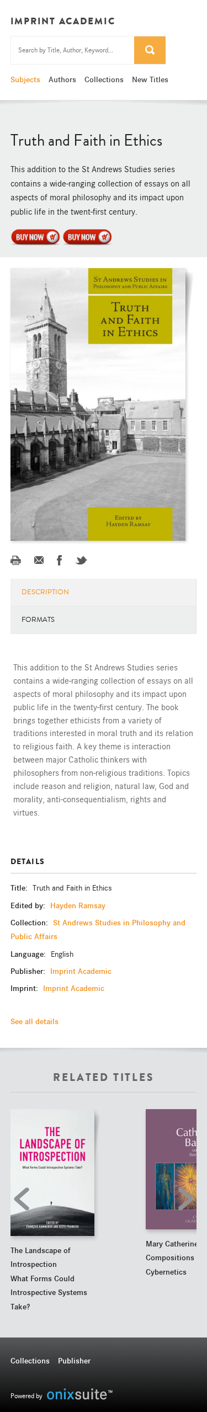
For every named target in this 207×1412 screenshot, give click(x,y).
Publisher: (28, 971)
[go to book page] (52, 1172)
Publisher (74, 1361)
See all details (34, 1021)
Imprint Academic (81, 971)
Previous (24, 1199)
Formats (38, 620)
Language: (29, 954)
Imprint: (25, 988)
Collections (104, 79)
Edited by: (28, 905)
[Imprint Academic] (35, 236)
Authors (62, 79)
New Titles (150, 79)
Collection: (30, 923)
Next (183, 1199)
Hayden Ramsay (77, 905)
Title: (20, 888)
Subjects (25, 79)
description (45, 592)
